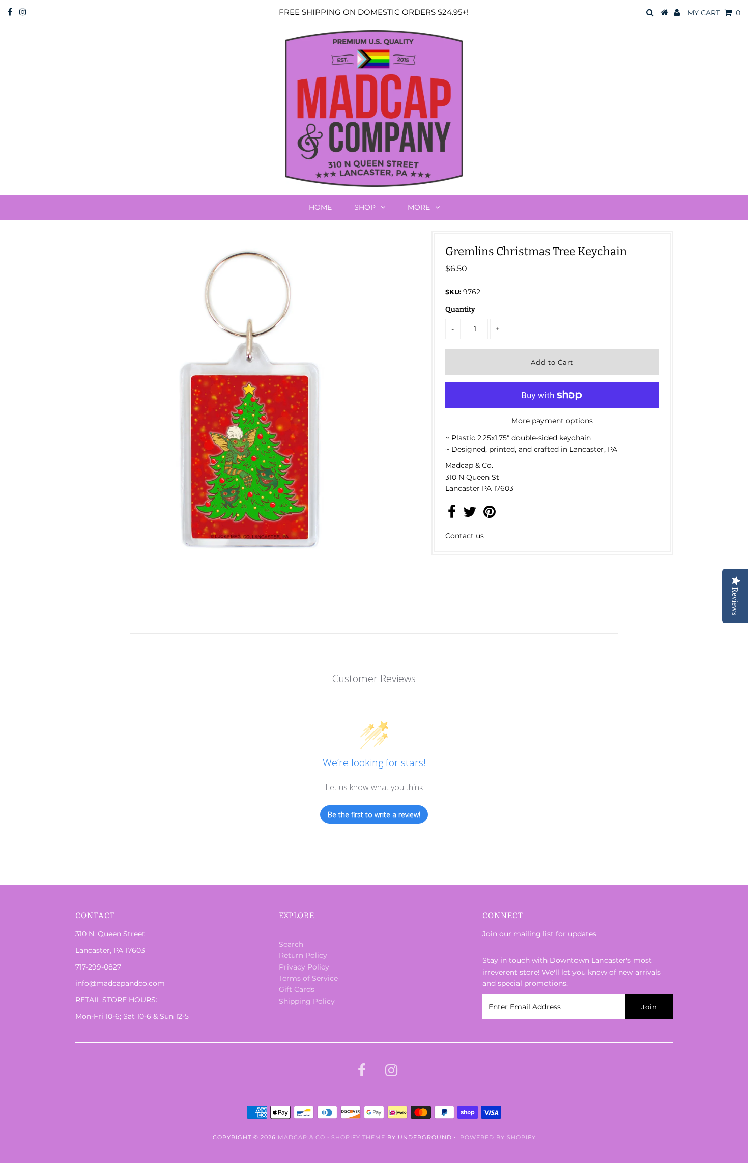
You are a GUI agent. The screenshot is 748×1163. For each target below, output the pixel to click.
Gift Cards (296, 989)
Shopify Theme (358, 1137)
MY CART (713, 12)
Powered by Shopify (498, 1137)
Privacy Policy (304, 967)
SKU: (453, 292)
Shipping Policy (307, 1001)
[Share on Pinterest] (489, 514)
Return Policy (303, 955)
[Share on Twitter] (469, 514)
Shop (365, 207)
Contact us (464, 535)
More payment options (552, 420)
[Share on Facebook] (452, 514)
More (419, 207)
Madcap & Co (301, 1137)
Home (320, 207)
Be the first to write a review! (374, 814)
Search (291, 944)
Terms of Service (308, 978)
